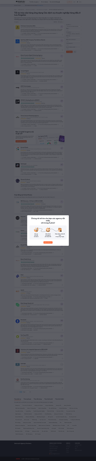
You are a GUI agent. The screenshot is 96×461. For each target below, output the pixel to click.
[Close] (67, 216)
